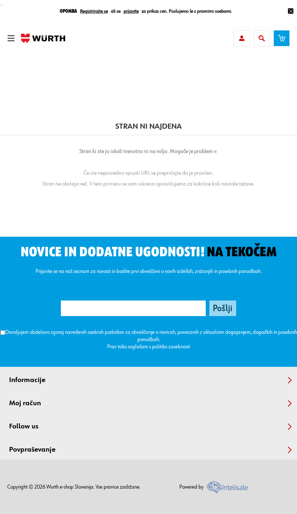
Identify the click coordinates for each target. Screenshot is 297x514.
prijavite (131, 11)
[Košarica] (281, 38)
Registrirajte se (94, 11)
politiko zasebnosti (171, 346)
